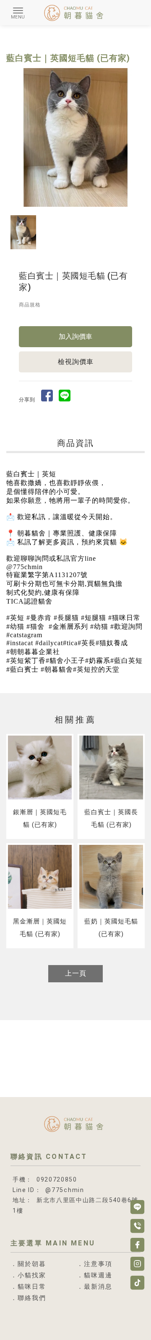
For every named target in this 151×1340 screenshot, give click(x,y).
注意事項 (98, 1264)
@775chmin (64, 1190)
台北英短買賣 (75, 1329)
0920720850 (56, 1179)
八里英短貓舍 (92, 1322)
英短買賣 (125, 1322)
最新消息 (98, 1287)
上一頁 (75, 973)
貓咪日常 (32, 1287)
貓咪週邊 (98, 1275)
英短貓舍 (23, 1322)
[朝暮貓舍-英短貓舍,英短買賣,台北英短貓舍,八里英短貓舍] (75, 14)
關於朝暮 (32, 1264)
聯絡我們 (32, 1298)
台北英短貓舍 (55, 1322)
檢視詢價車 (76, 362)
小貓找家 (32, 1275)
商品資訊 (75, 443)
